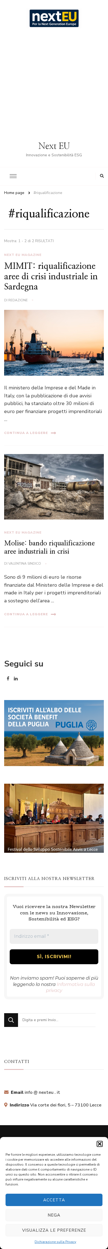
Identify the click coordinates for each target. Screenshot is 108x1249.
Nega (54, 1215)
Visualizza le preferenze (54, 1230)
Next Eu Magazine (23, 255)
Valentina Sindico (24, 563)
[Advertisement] (54, 84)
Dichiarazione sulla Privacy (55, 1242)
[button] (99, 1144)
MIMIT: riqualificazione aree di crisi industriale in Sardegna (51, 276)
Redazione (18, 300)
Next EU (54, 146)
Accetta (54, 1200)
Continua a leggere (26, 433)
